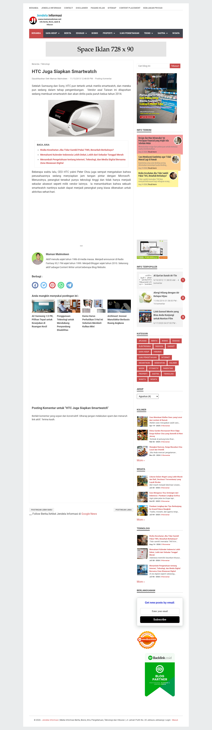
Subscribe (159, 619)
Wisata (176, 33)
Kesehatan (160, 363)
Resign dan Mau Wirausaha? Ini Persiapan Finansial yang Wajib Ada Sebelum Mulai (153, 141)
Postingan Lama (124, 510)
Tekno (147, 33)
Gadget (171, 346)
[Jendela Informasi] (45, 20)
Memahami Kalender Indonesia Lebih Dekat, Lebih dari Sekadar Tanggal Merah (82, 154)
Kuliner (173, 363)
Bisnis (95, 33)
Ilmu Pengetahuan (129, 33)
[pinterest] (52, 285)
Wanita (142, 379)
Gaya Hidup (51, 33)
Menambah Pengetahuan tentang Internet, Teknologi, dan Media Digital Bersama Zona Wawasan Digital (164, 568)
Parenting (168, 368)
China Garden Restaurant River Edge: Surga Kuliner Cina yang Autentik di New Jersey (166, 433)
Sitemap (112, 8)
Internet (165, 357)
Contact (68, 8)
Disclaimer (82, 8)
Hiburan (157, 352)
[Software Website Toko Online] (152, 258)
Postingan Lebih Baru (41, 510)
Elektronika (145, 346)
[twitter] (43, 285)
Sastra (161, 33)
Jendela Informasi (51, 8)
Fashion (159, 346)
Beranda (33, 8)
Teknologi (169, 374)
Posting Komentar (103, 79)
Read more (152, 152)
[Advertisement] (81, 220)
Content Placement (129, 8)
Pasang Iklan (98, 8)
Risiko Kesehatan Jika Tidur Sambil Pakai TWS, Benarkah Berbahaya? (77, 150)
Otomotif (154, 368)
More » (141, 460)
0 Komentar (165, 426)
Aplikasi (143, 341)
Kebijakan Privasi (152, 8)
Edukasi (80, 33)
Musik (141, 368)
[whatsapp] (61, 285)
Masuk (175, 720)
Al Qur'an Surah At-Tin (165, 275)
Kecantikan (144, 363)
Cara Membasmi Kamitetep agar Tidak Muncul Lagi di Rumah (154, 158)
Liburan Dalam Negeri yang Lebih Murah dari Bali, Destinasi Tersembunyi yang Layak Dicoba (166, 479)
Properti (107, 33)
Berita (67, 33)
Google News (89, 513)
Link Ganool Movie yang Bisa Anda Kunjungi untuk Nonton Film (166, 315)
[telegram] (69, 285)
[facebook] (35, 285)
